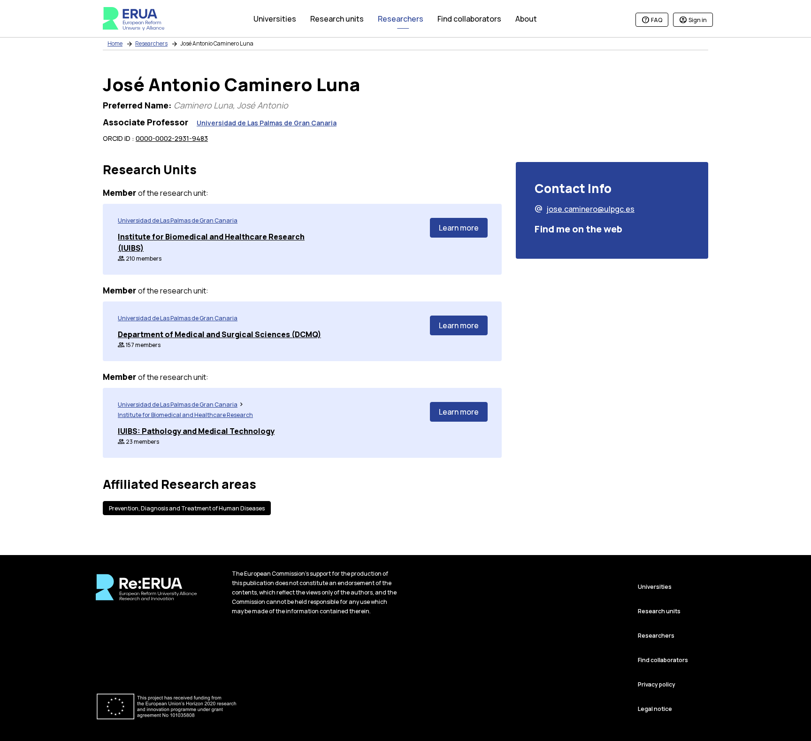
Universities (655, 587)
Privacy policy (656, 684)
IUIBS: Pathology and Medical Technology (196, 431)
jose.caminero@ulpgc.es (585, 209)
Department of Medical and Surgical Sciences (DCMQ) (219, 334)
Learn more (459, 228)
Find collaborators (663, 660)
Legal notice (655, 709)
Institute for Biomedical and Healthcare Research (185, 415)
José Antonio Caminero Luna (216, 43)
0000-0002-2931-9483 (172, 138)
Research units (659, 611)
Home (114, 43)
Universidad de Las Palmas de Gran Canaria (267, 122)
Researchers (151, 43)
